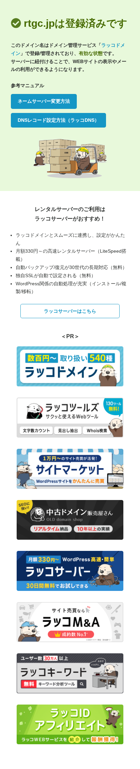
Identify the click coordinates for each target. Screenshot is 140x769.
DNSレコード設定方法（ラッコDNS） (58, 120)
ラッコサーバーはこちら (70, 311)
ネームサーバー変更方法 (44, 101)
